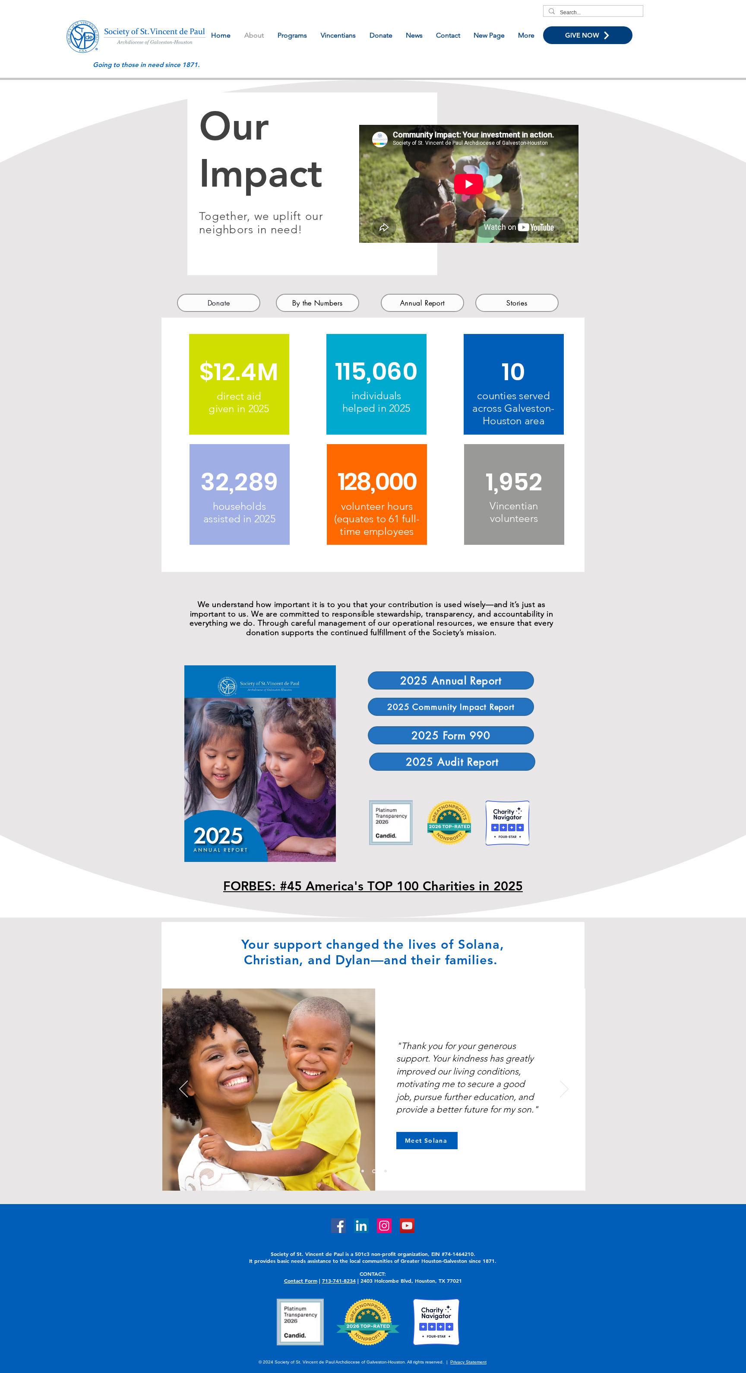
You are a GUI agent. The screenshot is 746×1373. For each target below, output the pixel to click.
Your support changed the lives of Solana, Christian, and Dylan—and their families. (372, 952)
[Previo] (183, 1090)
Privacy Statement (468, 1362)
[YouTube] (407, 1225)
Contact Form (300, 1280)
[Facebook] (338, 1225)
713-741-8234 (339, 1280)
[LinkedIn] (361, 1225)
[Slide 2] (362, 1171)
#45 (291, 885)
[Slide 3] (385, 1171)
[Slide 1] (374, 1171)
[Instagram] (384, 1225)
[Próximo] (564, 1090)
